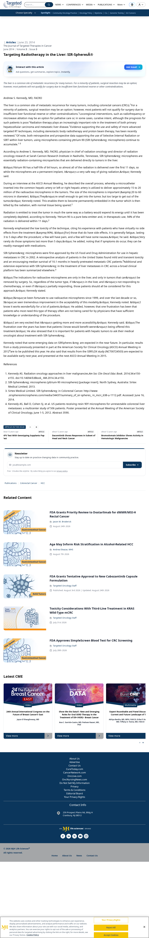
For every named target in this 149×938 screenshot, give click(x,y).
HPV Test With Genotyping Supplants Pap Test (24, 437)
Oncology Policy (85, 13)
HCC (43, 483)
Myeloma (98, 13)
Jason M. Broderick (62, 521)
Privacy (74, 786)
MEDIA (89, 4)
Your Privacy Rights (74, 797)
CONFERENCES (73, 4)
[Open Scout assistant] (132, 4)
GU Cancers (131, 13)
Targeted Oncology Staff (65, 585)
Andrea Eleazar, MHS (63, 549)
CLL (106, 13)
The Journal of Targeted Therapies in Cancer (27, 45)
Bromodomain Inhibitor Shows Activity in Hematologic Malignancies (123, 437)
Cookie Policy (32, 935)
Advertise (74, 762)
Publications (11, 483)
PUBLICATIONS (105, 4)
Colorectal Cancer (28, 483)
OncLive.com (75, 776)
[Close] (144, 927)
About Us (74, 758)
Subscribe (131, 464)
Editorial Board (74, 793)
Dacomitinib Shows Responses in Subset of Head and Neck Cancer (74, 437)
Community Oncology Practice (65, 13)
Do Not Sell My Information (75, 783)
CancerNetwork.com (74, 772)
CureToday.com (74, 769)
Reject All (111, 927)
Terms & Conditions (74, 790)
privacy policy (62, 471)
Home (55, 855)
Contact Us (75, 765)
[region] (74, 927)
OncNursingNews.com (74, 779)
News (79, 855)
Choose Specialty (24, 12)
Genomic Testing (117, 13)
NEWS (58, 4)
